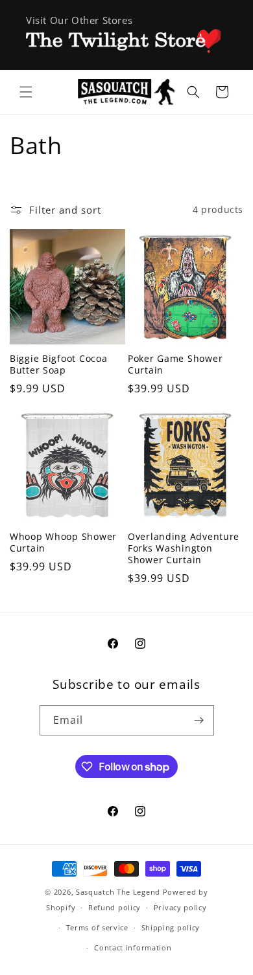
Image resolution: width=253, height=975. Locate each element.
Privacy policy (180, 907)
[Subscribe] (199, 720)
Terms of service (97, 927)
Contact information (132, 947)
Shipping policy (170, 927)
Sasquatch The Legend (118, 892)
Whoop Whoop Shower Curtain (63, 542)
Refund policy (114, 907)
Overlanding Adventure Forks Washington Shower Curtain (183, 548)
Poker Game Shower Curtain (175, 364)
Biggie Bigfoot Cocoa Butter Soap (58, 364)
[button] (26, 92)
